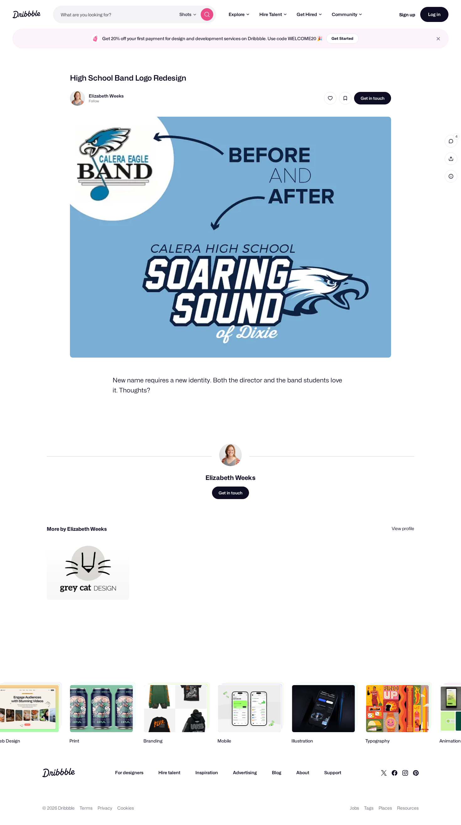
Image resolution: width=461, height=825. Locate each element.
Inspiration (206, 772)
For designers (129, 772)
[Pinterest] (416, 772)
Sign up (407, 14)
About (302, 772)
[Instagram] (405, 772)
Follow (94, 101)
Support (332, 772)
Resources (408, 808)
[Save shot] (345, 98)
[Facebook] (394, 772)
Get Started (342, 38)
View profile (403, 528)
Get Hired (307, 14)
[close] (438, 39)
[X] (384, 772)
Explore (237, 14)
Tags (369, 808)
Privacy (105, 808)
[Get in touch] (92, 588)
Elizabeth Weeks (106, 95)
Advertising (245, 772)
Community (344, 14)
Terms (86, 808)
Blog (276, 772)
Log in (434, 14)
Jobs (354, 808)
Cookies (125, 808)
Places (385, 808)
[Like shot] (330, 98)
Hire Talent (270, 14)
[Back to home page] (26, 14)
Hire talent (169, 772)
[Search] (207, 14)
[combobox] (114, 14)
